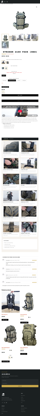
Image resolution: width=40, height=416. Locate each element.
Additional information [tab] (12, 138)
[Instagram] (4, 402)
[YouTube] (6, 402)
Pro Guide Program (4, 411)
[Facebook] (2, 402)
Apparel (22, 398)
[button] (37, 7)
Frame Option (8, 59)
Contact (3, 409)
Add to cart (20, 95)
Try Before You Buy (20, 100)
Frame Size (11, 78)
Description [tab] (6, 138)
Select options (24, 322)
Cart (21, 402)
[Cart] (5, 2)
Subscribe (20, 386)
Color (11, 65)
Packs (22, 397)
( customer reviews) (10, 53)
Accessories (23, 400)
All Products (23, 395)
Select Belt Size (14, 71)
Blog (2, 413)
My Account (23, 409)
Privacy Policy (23, 411)
